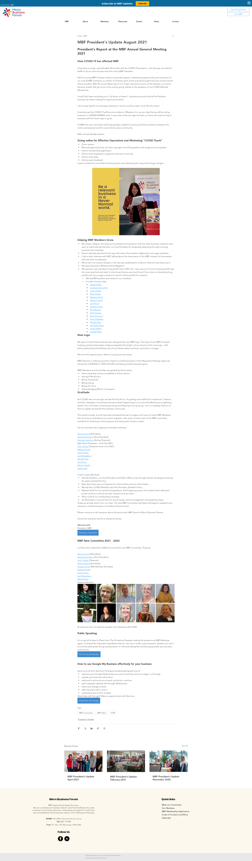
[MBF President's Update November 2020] (168, 761)
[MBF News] (66, 838)
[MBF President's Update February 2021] (126, 761)
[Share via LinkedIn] (91, 728)
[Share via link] (98, 728)
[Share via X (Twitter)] (85, 728)
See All (185, 746)
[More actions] (173, 35)
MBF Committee (86, 713)
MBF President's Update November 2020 (166, 778)
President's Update (86, 719)
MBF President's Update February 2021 (123, 778)
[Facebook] (60, 838)
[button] (108, 21)
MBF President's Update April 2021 (80, 778)
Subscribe (166, 818)
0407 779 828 (66, 821)
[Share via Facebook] (78, 728)
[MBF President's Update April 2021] (83, 761)
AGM (113, 713)
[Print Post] (104, 728)
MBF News (101, 713)
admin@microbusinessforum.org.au (67, 818)
